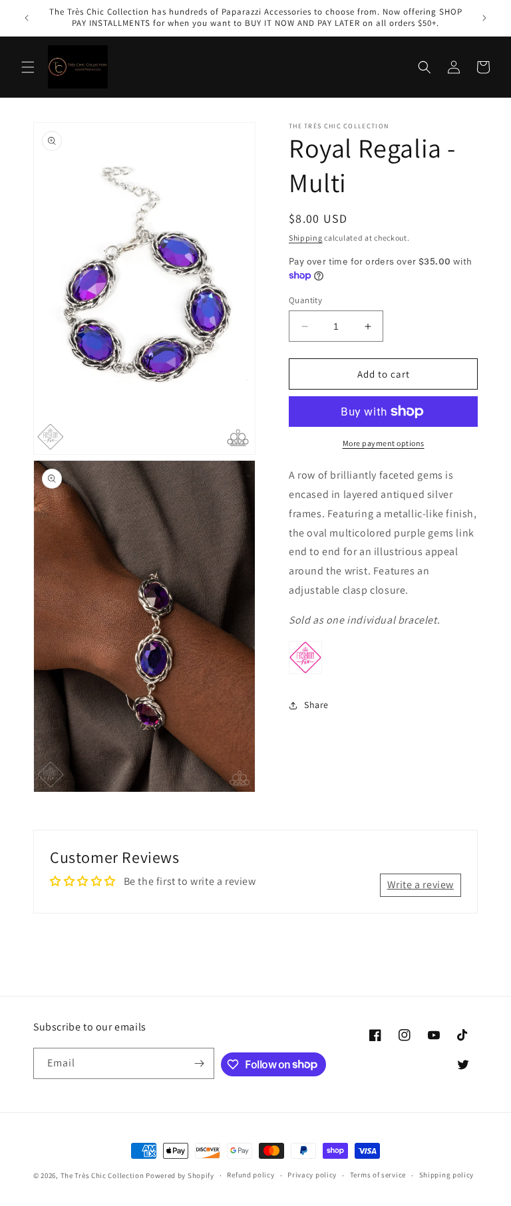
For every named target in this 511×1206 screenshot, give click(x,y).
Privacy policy (312, 1174)
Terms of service (378, 1174)
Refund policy (250, 1174)
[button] (28, 67)
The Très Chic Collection (102, 1175)
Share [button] (316, 705)
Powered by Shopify (180, 1175)
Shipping (306, 238)
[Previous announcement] (26, 18)
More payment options (384, 443)
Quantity (305, 300)
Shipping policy (446, 1174)
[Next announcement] (484, 18)
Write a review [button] (420, 885)
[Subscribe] (199, 1063)
